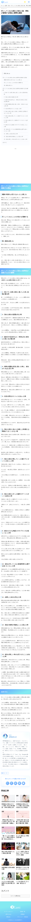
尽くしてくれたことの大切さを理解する (13, 82)
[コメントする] (23, 783)
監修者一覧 (22, 911)
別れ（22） (5, 773)
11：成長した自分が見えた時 (11, 133)
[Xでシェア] (7, 783)
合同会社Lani (13, 737)
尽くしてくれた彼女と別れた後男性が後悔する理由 (15, 77)
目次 (5, 73)
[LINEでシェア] (19, 783)
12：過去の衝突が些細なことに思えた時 (13, 136)
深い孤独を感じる (8, 85)
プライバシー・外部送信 (22, 916)
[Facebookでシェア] (11, 783)
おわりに (5, 142)
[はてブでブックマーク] (15, 783)
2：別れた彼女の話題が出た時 (11, 97)
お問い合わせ (8, 914)
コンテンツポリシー (8, 911)
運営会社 (8, 916)
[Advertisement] (15, 165)
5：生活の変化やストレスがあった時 (12, 108)
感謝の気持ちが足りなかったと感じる (13, 79)
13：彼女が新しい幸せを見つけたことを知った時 (15, 139)
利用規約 (23, 914)
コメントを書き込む (15, 895)
